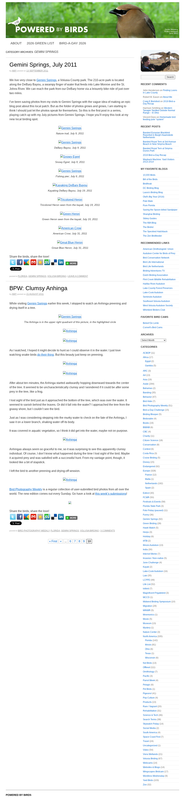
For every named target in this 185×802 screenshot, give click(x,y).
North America (150, 636)
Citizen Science (150, 440)
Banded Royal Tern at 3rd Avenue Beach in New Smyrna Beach (159, 142)
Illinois (148, 644)
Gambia (149, 365)
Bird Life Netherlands (153, 266)
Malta (147, 479)
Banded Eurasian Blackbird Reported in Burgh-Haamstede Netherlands (158, 135)
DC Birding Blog (151, 188)
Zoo (145, 784)
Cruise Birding (150, 457)
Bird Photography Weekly (25, 489)
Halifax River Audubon (154, 284)
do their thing (45, 354)
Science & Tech (150, 715)
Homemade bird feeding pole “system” (159, 118)
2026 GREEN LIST (40, 43)
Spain (148, 488)
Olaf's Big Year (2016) (153, 196)
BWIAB (146, 427)
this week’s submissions (110, 493)
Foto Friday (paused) (153, 510)
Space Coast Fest (151, 737)
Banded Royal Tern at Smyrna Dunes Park (157, 149)
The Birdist (148, 227)
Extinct (146, 493)
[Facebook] (20, 262)
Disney (146, 462)
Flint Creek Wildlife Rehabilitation (159, 279)
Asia (145, 379)
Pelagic (146, 684)
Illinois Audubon (151, 545)
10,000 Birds (149, 175)
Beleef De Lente (151, 323)
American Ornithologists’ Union (158, 249)
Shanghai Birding (151, 214)
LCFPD (146, 580)
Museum (147, 623)
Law (145, 575)
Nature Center (150, 632)
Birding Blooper (150, 414)
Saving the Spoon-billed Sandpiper (160, 210)
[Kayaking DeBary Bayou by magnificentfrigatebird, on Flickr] (70, 185)
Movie (146, 619)
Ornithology (148, 671)
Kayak (146, 567)
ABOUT (16, 43)
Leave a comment (78, 276)
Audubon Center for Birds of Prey (159, 253)
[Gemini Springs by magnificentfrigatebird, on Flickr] (69, 128)
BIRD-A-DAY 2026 (72, 43)
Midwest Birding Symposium (157, 601)
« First (53, 541)
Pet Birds (147, 689)
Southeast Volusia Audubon (156, 301)
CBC (145, 431)
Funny (146, 514)
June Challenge (151, 562)
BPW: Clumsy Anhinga (38, 288)
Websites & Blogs (151, 767)
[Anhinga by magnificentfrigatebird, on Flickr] (70, 331)
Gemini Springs (46, 80)
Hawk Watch (149, 528)
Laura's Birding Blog (153, 192)
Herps (146, 532)
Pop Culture (149, 697)
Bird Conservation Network (156, 257)
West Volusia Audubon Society (158, 305)
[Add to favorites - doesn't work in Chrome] (40, 262)
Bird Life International (153, 262)
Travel (146, 741)
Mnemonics (148, 614)
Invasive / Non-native (153, 558)
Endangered (149, 466)
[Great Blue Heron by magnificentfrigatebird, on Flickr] (70, 242)
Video (146, 750)
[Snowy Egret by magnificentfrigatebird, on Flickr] (70, 156)
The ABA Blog (149, 223)
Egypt (148, 361)
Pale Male (148, 201)
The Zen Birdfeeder (152, 236)
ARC (145, 371)
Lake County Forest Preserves (158, 288)
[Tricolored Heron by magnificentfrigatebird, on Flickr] (70, 199)
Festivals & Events (152, 501)
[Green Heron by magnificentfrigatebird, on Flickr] (70, 214)
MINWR (146, 610)
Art (144, 375)
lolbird (146, 588)
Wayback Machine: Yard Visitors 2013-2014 (158, 160)
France (148, 474)
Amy (14, 71)
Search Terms (149, 719)
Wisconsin (150, 657)
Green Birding (150, 523)
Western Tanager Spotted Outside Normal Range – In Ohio (159, 110)
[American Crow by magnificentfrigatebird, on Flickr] (69, 228)
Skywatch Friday (151, 724)
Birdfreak (147, 183)
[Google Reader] (26, 262)
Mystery (146, 627)
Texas (148, 653)
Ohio (147, 649)
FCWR (146, 497)
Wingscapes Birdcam (153, 771)
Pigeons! (147, 693)
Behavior (147, 397)
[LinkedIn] (61, 262)
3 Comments (107, 530)
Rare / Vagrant (150, 706)
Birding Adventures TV (154, 271)
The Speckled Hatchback (155, 231)
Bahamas (147, 388)
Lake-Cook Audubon (153, 292)
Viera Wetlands (150, 754)
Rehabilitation (150, 711)
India (145, 549)
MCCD (146, 597)
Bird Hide (147, 401)
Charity (146, 436)
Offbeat (146, 667)
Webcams (148, 763)
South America (150, 732)
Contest (146, 449)
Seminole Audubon (152, 297)
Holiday (146, 536)
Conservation (149, 444)
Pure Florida (149, 205)
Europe (146, 471)
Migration (147, 606)
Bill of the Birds (150, 179)
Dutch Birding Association (155, 275)
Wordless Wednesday (153, 776)
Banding (147, 392)
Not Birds (147, 663)
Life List (146, 584)
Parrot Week (149, 680)
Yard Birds (148, 780)
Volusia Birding (56, 276)
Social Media (149, 728)
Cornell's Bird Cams (152, 327)
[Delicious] (54, 262)
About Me (167, 97)
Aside (146, 384)
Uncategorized (150, 745)
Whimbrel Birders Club (154, 310)
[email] (33, 262)
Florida (22, 276)
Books (146, 423)
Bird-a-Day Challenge (153, 410)
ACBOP (146, 353)
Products (147, 702)
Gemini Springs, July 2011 (43, 64)
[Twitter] (13, 262)
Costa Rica (148, 453)
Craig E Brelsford (151, 101)
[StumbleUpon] (47, 262)
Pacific (146, 676)
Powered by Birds (18, 794)
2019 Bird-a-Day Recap (154, 155)
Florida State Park (151, 506)
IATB (145, 541)
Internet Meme (150, 554)
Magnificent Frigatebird (154, 593)
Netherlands (151, 483)
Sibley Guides (150, 218)
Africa (146, 357)
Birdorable (148, 418)
